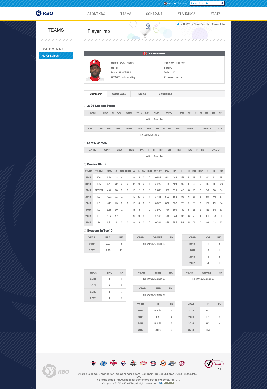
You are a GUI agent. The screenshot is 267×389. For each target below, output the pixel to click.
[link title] (93, 365)
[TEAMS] (125, 13)
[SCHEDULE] (154, 13)
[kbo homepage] (55, 371)
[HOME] (178, 24)
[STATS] (215, 13)
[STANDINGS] (187, 13)
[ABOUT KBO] (96, 13)
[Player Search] (56, 55)
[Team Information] (56, 48)
